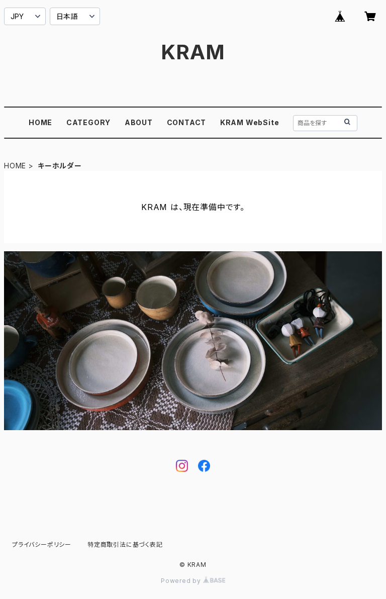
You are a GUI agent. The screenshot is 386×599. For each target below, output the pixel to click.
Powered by (182, 580)
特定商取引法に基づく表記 (125, 544)
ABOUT (139, 122)
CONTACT (187, 122)
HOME (40, 122)
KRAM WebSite (249, 122)
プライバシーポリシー (41, 544)
